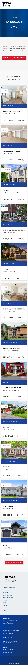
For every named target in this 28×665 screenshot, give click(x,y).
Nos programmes (7, 595)
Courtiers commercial (9, 587)
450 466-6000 (9, 623)
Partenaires (6, 592)
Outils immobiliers (8, 597)
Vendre (5, 600)
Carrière (5, 605)
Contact (5, 610)
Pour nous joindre (18, 57)
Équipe (4, 602)
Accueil (5, 57)
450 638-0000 (9, 642)
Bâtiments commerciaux (9, 590)
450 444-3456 (9, 633)
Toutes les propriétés (14, 562)
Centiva (17, 663)
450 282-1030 (8, 652)
